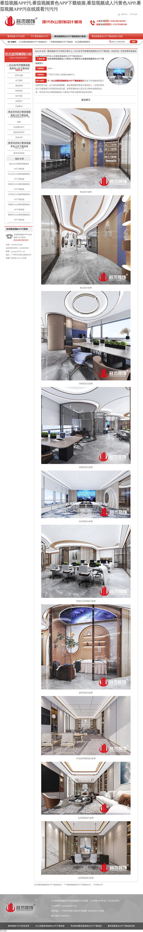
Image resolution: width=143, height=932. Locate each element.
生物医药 (19, 106)
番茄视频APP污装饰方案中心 (59, 51)
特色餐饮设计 (19, 127)
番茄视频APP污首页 (16, 36)
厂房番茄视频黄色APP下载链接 (61, 42)
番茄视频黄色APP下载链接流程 (121, 926)
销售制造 (19, 91)
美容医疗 (19, 101)
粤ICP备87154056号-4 (60, 916)
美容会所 (19, 137)
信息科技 (115, 51)
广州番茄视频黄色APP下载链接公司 (77, 885)
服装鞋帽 (19, 86)
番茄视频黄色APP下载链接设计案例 (70, 36)
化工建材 (19, 80)
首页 (44, 51)
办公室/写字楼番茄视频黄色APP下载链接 (19, 67)
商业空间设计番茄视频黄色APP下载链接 (19, 113)
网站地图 (133, 14)
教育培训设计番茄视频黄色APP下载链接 (19, 144)
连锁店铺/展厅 (19, 132)
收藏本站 (124, 14)
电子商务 (19, 96)
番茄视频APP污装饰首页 (18, 926)
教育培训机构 (19, 153)
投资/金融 (19, 75)
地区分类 (19, 159)
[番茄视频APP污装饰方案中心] (18, 55)
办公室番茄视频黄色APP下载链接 (50, 926)
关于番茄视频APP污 (39, 36)
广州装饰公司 (98, 885)
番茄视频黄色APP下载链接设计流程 (107, 36)
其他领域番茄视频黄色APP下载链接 (86, 926)
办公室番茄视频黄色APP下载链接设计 (33, 42)
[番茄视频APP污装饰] (21, 26)
